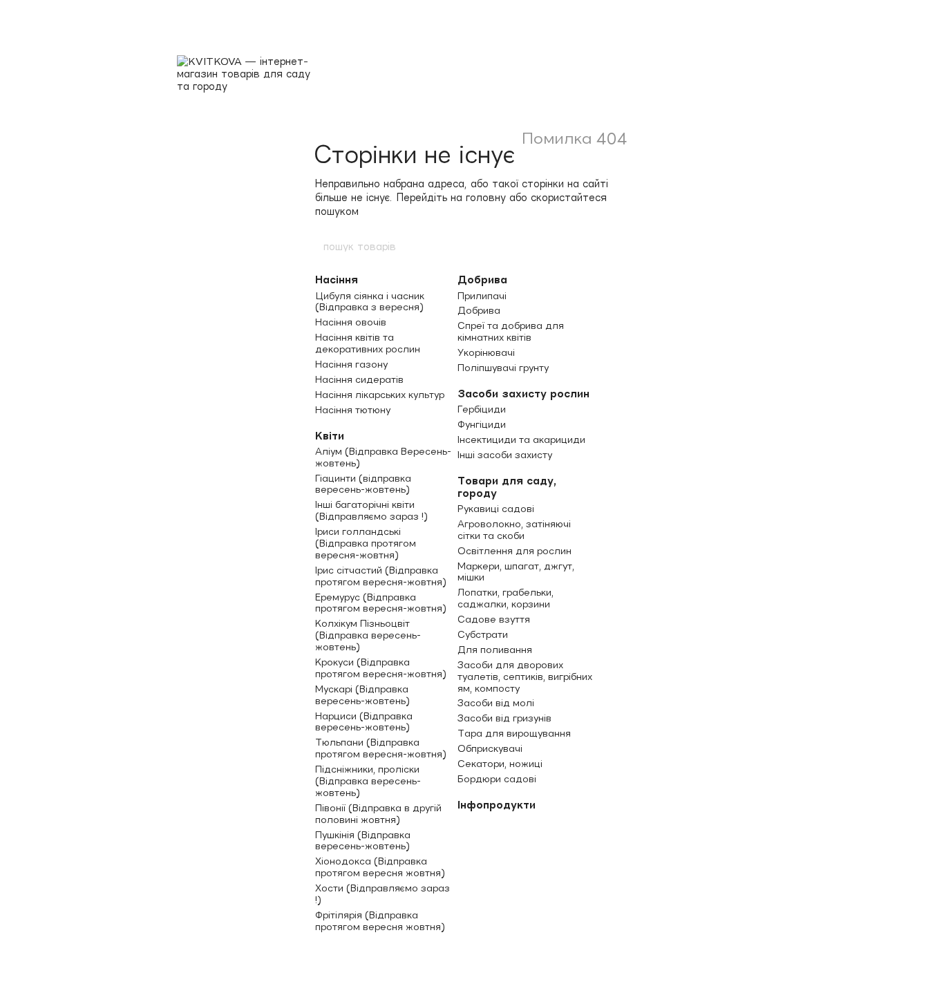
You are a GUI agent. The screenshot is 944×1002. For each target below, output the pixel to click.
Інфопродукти (496, 805)
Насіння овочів (350, 322)
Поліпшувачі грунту (503, 367)
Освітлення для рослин (514, 551)
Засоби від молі (495, 703)
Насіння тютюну (352, 410)
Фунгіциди (481, 424)
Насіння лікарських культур (379, 394)
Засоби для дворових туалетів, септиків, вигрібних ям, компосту (524, 676)
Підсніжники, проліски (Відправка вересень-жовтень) (368, 780)
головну (486, 197)
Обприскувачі (489, 748)
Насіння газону (351, 364)
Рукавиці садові (495, 508)
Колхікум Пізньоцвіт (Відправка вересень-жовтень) (368, 635)
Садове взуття (493, 619)
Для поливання (494, 649)
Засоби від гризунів (504, 718)
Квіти (329, 436)
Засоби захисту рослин (523, 393)
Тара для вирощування (514, 733)
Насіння (336, 279)
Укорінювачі (486, 352)
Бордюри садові (496, 779)
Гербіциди (481, 409)
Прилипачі (482, 296)
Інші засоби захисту (504, 455)
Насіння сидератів (359, 379)
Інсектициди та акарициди (521, 439)
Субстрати (482, 634)
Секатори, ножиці (499, 763)
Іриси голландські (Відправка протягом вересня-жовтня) (365, 543)
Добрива (482, 279)
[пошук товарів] (622, 246)
